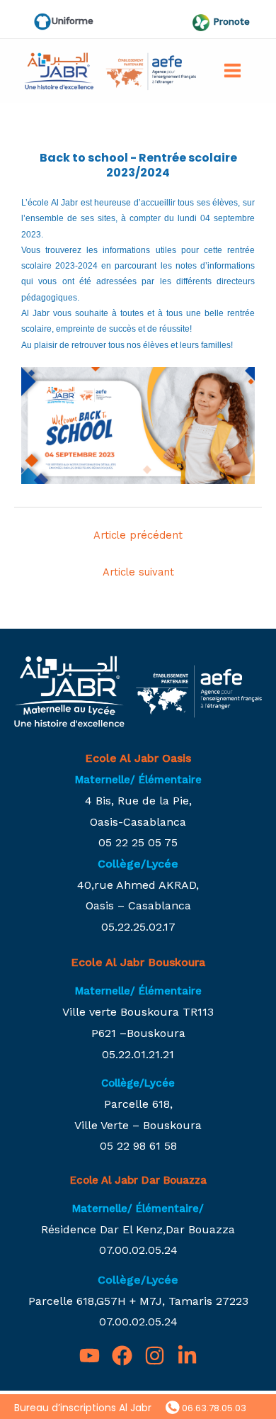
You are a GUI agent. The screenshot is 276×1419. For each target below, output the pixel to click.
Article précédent (138, 535)
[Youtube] (89, 1355)
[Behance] (187, 1355)
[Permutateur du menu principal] (232, 70)
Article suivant (138, 572)
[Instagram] (154, 1355)
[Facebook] (122, 1355)
